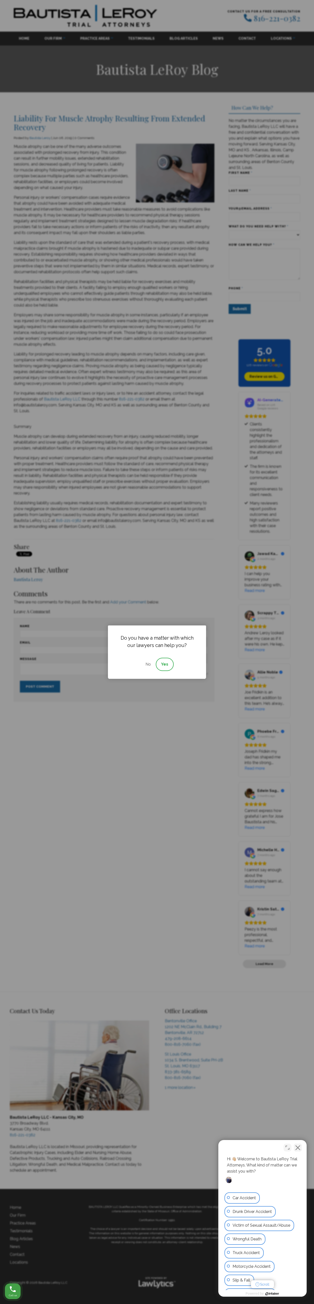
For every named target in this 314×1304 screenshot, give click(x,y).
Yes (164, 664)
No (148, 664)
